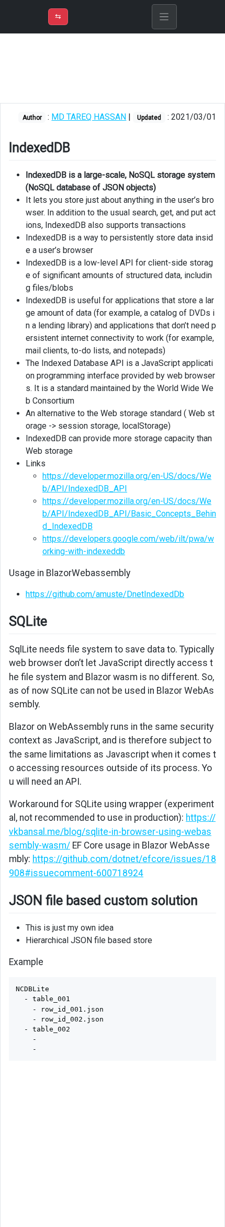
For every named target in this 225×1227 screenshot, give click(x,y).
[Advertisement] (112, 68)
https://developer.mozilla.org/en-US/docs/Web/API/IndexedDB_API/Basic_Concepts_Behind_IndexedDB (129, 513)
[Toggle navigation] (164, 16)
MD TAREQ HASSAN (88, 117)
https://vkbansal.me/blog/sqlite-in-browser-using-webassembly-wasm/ (112, 831)
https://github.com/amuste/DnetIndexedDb (105, 594)
